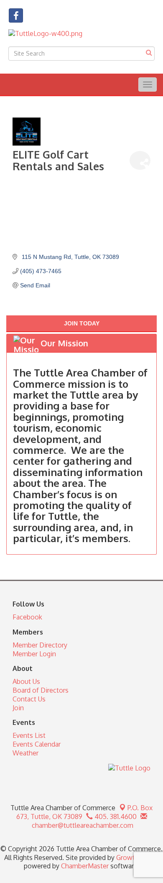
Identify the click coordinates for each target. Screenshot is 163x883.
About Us (26, 681)
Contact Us (29, 699)
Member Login (34, 654)
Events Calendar (37, 744)
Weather (25, 753)
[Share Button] (140, 160)
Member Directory (40, 645)
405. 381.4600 (115, 816)
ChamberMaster (85, 866)
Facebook (27, 617)
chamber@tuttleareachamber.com (81, 825)
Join (18, 708)
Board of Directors (41, 690)
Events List (29, 735)
